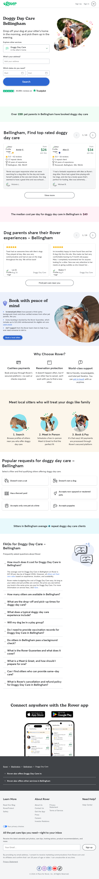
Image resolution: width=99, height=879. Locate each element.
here (36, 587)
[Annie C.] (26, 166)
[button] (93, 4)
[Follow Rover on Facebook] (39, 868)
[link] (26, 82)
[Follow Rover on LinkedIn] (49, 868)
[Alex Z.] (72, 166)
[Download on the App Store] (35, 714)
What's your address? (11, 56)
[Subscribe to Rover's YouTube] (54, 868)
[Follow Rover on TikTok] (59, 868)
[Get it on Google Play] (62, 714)
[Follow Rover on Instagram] (44, 868)
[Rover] (10, 4)
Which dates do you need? (14, 68)
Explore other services (12, 42)
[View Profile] (26, 259)
